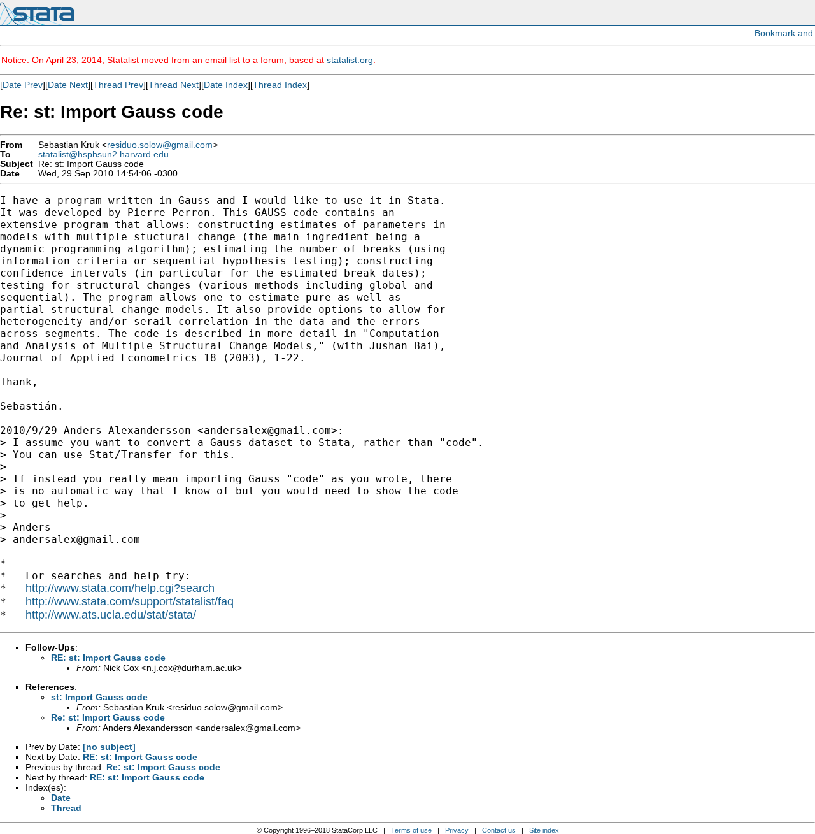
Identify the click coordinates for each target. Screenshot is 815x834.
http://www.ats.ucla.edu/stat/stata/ (110, 614)
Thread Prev (118, 85)
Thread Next (173, 85)
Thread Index (280, 85)
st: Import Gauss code (99, 697)
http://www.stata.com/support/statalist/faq (129, 601)
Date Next (68, 85)
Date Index (226, 85)
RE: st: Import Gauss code (108, 657)
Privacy (457, 830)
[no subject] (109, 747)
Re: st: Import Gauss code (108, 717)
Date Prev (23, 85)
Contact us (499, 830)
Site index (544, 830)
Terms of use (411, 830)
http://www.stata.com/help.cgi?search (120, 588)
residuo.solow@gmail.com (160, 145)
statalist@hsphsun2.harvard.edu (103, 154)
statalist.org (350, 60)
